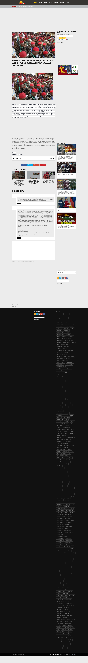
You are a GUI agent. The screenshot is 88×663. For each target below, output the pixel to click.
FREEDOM (68, 439)
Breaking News (67, 374)
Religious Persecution (61, 591)
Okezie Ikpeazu (68, 560)
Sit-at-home (59, 609)
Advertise (57, 654)
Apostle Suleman (66, 342)
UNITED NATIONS (60, 637)
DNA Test (65, 407)
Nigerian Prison (59, 542)
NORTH (71, 548)
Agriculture (66, 328)
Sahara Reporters (60, 599)
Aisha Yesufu (66, 330)
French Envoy (68, 441)
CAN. (67, 380)
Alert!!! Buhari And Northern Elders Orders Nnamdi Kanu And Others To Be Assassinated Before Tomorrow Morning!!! (65, 219)
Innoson (70, 471)
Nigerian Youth (59, 544)
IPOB (65, 477)
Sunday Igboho (68, 623)
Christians (65, 386)
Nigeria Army (67, 518)
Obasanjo (58, 554)
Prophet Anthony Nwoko (69, 581)
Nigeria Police (66, 524)
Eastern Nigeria (60, 411)
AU (65, 350)
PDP (67, 568)
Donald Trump (59, 409)
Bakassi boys (59, 354)
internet (71, 475)
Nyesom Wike (71, 552)
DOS (65, 409)
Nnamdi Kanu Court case (68, 546)
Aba (71, 314)
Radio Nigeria (69, 587)
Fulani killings (59, 445)
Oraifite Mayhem (60, 566)
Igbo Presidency (67, 465)
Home (35, 2)
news (66, 512)
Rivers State (65, 593)
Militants (58, 508)
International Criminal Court (62, 475)
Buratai (62, 380)
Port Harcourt (59, 577)
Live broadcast (59, 502)
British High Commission (61, 378)
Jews (68, 488)
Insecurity (58, 473)
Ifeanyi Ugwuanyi (60, 463)
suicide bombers (60, 623)
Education (58, 417)
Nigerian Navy (68, 538)
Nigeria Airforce (60, 518)
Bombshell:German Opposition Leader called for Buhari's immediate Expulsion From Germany (65, 203)
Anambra (69, 338)
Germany (69, 449)
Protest (58, 583)
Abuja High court (60, 322)
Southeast (65, 617)
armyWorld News (64, 344)
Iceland (61, 461)
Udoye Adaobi (19, 207)
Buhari (58, 380)
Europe (61, 425)
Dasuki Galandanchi (66, 401)
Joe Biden (65, 490)
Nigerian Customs (68, 532)
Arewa (58, 344)
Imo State (67, 467)
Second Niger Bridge (65, 601)
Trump (58, 631)
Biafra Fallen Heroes (60, 362)
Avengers (58, 352)
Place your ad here (61, 97)
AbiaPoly (71, 318)
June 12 (68, 492)
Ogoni (64, 556)
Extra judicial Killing (66, 427)
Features (58, 435)
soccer (70, 609)
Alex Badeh (68, 334)
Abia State (65, 318)
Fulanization (66, 445)
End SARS (66, 421)
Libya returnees (68, 500)
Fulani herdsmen (64, 443)
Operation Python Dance (61, 564)
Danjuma (58, 401)
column (58, 392)
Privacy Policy (66, 654)
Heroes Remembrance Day (62, 455)
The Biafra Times (21, 654)
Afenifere (67, 324)
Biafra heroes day (60, 364)
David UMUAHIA (66, 403)
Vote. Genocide (60, 641)
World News (59, 647)
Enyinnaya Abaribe (64, 423)
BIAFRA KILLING (69, 364)
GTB (57, 453)
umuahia (58, 635)
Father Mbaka (59, 433)
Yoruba (65, 647)
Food (58, 439)
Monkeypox (72, 508)
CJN (57, 388)
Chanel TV (69, 382)
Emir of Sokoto (59, 421)
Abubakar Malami (60, 320)
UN (62, 635)
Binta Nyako (63, 370)
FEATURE (66, 433)
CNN (65, 388)
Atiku (70, 348)
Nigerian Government (61, 534)
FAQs (61, 654)
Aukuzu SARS (70, 350)
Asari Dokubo (66, 346)
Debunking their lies (60, 405)
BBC (65, 356)
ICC (57, 461)
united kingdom (69, 635)
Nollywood (66, 548)
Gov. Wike (58, 451)
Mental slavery (67, 504)
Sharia (58, 605)
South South (69, 615)
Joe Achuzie (59, 490)
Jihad (73, 488)
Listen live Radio (53, 2)
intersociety (59, 477)
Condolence (64, 392)
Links (67, 2)
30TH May (66, 314)
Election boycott (65, 419)
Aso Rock (65, 348)
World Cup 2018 (59, 645)
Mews (73, 504)
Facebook (24, 164)
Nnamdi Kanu (59, 546)
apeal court (59, 342)
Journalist (58, 492)
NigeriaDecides (60, 528)
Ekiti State (69, 417)
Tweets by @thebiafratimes (63, 102)
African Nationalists (69, 326)
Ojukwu (61, 560)
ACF (66, 322)
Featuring (64, 435)
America (58, 338)
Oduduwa (58, 556)
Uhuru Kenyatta (66, 633)
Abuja (67, 320)
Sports (61, 2)
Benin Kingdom (71, 356)
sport (71, 621)
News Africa (72, 512)
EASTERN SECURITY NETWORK (62, 413)
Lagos (68, 498)
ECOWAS (65, 415)
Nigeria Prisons (69, 526)
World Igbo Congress (69, 645)
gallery (73, 445)
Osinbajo (62, 568)
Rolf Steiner (67, 595)
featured (71, 433)
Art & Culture (59, 346)
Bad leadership (65, 352)
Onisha (58, 562)
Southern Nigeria (70, 619)
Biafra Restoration (60, 368)
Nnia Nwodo (59, 548)
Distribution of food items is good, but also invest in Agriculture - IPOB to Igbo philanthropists (35, 6)
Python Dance (68, 583)
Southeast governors (61, 619)
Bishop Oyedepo (60, 372)
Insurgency (65, 473)
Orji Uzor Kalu (67, 566)
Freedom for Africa (60, 441)
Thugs (73, 627)
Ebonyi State (59, 415)
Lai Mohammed (59, 500)
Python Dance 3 (59, 585)
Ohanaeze (69, 556)
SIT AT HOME (66, 607)
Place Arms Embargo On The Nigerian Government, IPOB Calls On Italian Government (33, 182)
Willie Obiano (67, 643)
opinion (69, 564)
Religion (65, 589)
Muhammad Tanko (60, 510)
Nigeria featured (68, 522)
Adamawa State (60, 324)
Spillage (66, 621)
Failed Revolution (70, 429)
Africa (72, 324)
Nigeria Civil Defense (70, 520)
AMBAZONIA (70, 336)
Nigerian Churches (67, 530)
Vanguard (58, 639)
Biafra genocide (70, 362)
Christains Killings (65, 384)
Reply (19, 203)
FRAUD (62, 439)
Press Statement (60, 579)
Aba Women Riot (60, 316)
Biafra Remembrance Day (61, 366)
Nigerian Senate (68, 542)
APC (66, 340)
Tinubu (58, 629)
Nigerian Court (59, 532)
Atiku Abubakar (59, 350)
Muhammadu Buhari (69, 510)
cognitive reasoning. (60, 390)
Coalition (70, 388)
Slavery (65, 609)
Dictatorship (59, 407)
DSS (69, 409)
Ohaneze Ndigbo (69, 558)
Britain (58, 376)
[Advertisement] (44, 19)
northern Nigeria (67, 550)
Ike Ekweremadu (60, 467)
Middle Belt (59, 506)
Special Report (59, 621)
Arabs (73, 342)
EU (57, 425)
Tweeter (30, 164)
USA (72, 637)
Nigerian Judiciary (60, 538)
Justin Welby (59, 494)
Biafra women (68, 368)
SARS (57, 601)
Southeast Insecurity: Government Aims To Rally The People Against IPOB (48, 181)
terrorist (64, 625)
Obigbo (69, 554)
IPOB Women (59, 481)
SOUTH (67, 611)
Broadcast (70, 378)
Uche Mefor (59, 633)
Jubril (64, 492)
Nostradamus (59, 552)
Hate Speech (63, 453)
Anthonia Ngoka (20, 195)
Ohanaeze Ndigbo (60, 558)
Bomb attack (59, 374)
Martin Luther (59, 504)
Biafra (58, 360)
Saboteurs (65, 597)
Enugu (58, 423)
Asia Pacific (59, 348)
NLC (72, 544)
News (40, 2)
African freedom (60, 326)
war (72, 641)
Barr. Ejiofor (66, 354)
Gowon (71, 451)
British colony (64, 376)
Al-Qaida (67, 332)
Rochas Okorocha (60, 595)
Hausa (69, 453)
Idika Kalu (68, 461)
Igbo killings (59, 465)
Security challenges (69, 603)
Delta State (69, 405)
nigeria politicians (60, 526)
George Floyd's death (61, 449)
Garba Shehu (59, 447)
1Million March (59, 314)
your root (70, 647)
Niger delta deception (61, 516)
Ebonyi (71, 413)
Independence (59, 471)
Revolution (59, 593)
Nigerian (66, 528)
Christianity (59, 386)
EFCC (64, 417)
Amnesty (63, 338)
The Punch (59, 627)
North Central (59, 550)
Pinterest (44, 164)
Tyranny (62, 631)
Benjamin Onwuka (60, 358)
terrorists (70, 625)
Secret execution (60, 603)
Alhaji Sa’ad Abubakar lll (61, 336)
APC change (71, 340)
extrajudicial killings (61, 429)
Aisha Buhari (59, 330)
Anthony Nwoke (60, 340)
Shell (71, 605)
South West (59, 617)
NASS (58, 512)
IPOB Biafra (70, 477)
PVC (62, 583)
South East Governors (61, 615)
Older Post (50, 158)
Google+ (37, 164)
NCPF (62, 512)
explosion (67, 425)
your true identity (60, 649)
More (45, 2)
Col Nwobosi (69, 390)
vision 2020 (69, 639)
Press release (66, 577)
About (53, 654)
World (73, 643)
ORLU (58, 568)
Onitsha (63, 562)
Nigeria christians (60, 520)
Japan (58, 488)
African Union (59, 328)
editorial (71, 415)
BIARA (58, 370)
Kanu (65, 494)
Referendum (59, 589)
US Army (67, 637)
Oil (57, 560)
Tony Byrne (64, 629)
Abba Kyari (59, 318)
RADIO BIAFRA (67, 585)
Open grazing (69, 562)
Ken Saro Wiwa (71, 494)
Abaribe (66, 316)
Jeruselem (63, 488)
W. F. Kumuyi (67, 641)
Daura (73, 401)
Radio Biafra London (60, 587)
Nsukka (65, 552)
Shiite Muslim (59, 607)
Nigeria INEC (59, 524)
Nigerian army (59, 530)
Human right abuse (60, 459)
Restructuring (69, 591)
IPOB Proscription (60, 479)
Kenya (66, 496)
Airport (72, 328)
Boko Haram (67, 372)
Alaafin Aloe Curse (60, 334)
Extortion (58, 427)
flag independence (70, 437)
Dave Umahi (59, 403)
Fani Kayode (66, 431)
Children (58, 384)
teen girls (58, 625)
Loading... (59, 99)
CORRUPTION (71, 392)
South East (67, 613)
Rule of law (59, 597)
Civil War (71, 386)
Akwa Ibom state (60, 332)
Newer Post (18, 158)
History (70, 455)
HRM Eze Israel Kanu (60, 457)
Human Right (69, 457)
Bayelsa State (59, 356)
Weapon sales (59, 643)
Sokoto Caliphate (60, 611)
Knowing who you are (61, 498)
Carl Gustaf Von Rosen (61, 382)
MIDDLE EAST (66, 506)
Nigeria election (60, 522)
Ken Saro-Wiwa (59, 496)
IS (68, 481)
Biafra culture (64, 360)
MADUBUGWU (67, 502)
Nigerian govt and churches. (62, 536)
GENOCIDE (66, 447)
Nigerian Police (59, 540)
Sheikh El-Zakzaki (64, 605)
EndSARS (72, 421)
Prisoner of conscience (69, 579)
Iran (64, 481)
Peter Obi (72, 568)
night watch (67, 544)
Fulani (58, 443)
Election (58, 419)
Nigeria (69, 516)
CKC (61, 388)
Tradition (70, 629)
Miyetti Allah (64, 508)
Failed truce (59, 431)
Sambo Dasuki (68, 599)
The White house (66, 627)
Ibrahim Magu (68, 459)
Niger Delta (67, 514)
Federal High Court (60, 437)
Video (64, 639)
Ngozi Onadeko (60, 514)
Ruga (73, 595)
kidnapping (71, 496)
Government (65, 451)
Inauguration (65, 469)
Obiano (64, 554)
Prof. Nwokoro (59, 581)
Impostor (58, 469)
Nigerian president (68, 540)
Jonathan (71, 490)
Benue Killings (68, 358)
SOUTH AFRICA (59, 613)
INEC (66, 471)
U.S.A (70, 631)
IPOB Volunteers (69, 479)
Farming (72, 431)
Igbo (67, 463)
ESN (71, 423)
